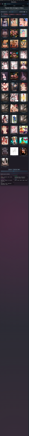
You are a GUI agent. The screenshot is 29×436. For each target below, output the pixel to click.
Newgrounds (8, 0)
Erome (19, 0)
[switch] (22, 12)
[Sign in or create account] (27, 4)
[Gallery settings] (26, 12)
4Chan (16, 0)
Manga (11, 0)
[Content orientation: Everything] (3, 4)
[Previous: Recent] (1, 16)
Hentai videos (5, 0)
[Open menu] (1, 4)
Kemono (14, 0)
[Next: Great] (9, 16)
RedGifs (22, 0)
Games (18, 0)
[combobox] (16, 4)
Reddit (24, 0)
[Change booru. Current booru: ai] (5, 4)
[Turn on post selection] (1, 14)
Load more (10, 169)
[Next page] (16, 12)
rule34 (14, 2)
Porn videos (1, 0)
